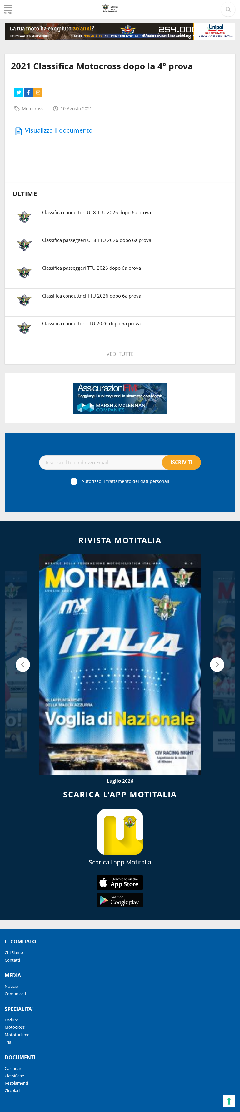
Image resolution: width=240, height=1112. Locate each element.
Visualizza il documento (58, 130)
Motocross (32, 108)
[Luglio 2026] (120, 664)
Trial (8, 1042)
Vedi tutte (120, 354)
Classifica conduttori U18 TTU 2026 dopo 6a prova (96, 212)
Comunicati (15, 993)
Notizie (11, 986)
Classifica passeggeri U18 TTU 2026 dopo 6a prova (96, 240)
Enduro (11, 1020)
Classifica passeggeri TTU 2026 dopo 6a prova (91, 268)
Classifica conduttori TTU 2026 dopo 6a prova (91, 323)
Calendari (13, 1068)
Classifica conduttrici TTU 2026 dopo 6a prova (91, 296)
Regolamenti (16, 1083)
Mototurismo (17, 1034)
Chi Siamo (14, 952)
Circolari (12, 1090)
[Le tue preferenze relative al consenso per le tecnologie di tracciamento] (229, 1101)
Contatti (12, 960)
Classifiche (14, 1076)
